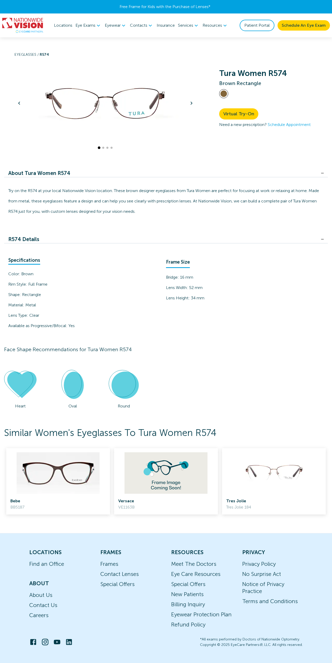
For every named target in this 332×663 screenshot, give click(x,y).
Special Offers (117, 584)
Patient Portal (257, 25)
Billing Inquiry (188, 604)
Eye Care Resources (195, 574)
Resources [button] (212, 25)
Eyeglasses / (27, 54)
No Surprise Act (261, 574)
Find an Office (46, 564)
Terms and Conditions (270, 601)
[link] (58, 481)
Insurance (166, 25)
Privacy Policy (259, 564)
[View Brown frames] (223, 93)
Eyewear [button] (113, 25)
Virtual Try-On (238, 114)
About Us (40, 595)
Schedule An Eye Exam (304, 25)
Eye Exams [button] (85, 25)
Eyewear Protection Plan (201, 614)
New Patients (187, 594)
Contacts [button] (138, 25)
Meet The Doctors (193, 564)
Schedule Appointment (289, 124)
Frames (109, 564)
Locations (63, 25)
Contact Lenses (119, 574)
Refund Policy (188, 624)
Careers (39, 615)
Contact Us (43, 605)
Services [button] (185, 25)
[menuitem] (88, 25)
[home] (23, 25)
